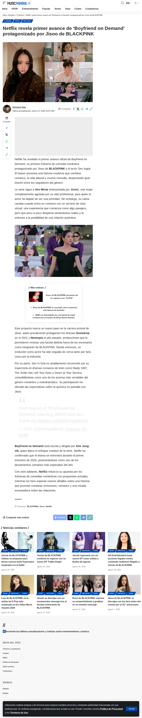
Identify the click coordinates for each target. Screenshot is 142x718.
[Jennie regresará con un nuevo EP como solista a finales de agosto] (88, 542)
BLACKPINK (32, 506)
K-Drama (8, 21)
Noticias (27, 21)
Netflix (49, 506)
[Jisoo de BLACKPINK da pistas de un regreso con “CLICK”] (36, 297)
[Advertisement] (54, 136)
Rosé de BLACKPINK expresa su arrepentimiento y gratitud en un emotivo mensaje (88, 601)
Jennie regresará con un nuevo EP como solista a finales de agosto (85, 558)
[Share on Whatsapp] (82, 109)
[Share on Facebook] (74, 109)
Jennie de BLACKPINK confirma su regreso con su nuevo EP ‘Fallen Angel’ (51, 558)
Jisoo (42, 506)
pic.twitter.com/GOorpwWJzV (59, 420)
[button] (131, 709)
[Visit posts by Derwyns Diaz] (7, 109)
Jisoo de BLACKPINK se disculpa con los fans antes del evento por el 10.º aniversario (124, 601)
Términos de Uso (19, 712)
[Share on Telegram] (86, 109)
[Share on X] (78, 109)
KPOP (17, 21)
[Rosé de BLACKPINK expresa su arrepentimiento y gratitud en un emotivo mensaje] (88, 584)
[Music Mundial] (19, 3)
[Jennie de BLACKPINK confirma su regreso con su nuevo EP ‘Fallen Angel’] (53, 542)
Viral (24, 550)
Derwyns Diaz (19, 107)
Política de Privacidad (111, 709)
